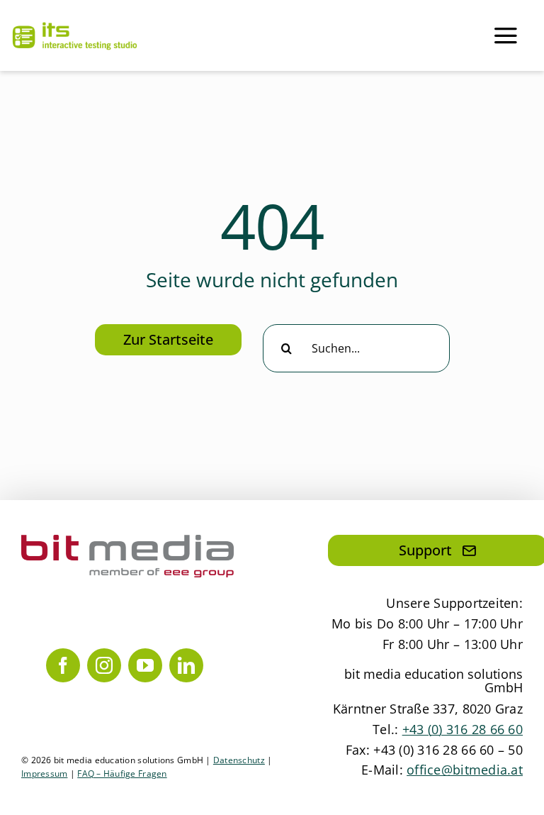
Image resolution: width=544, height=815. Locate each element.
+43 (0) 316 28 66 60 (462, 729)
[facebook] (63, 665)
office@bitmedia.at (465, 769)
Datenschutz (239, 760)
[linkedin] (186, 665)
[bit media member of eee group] (127, 541)
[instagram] (104, 665)
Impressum (44, 773)
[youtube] (145, 665)
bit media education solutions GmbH (433, 681)
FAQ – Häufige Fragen (121, 773)
